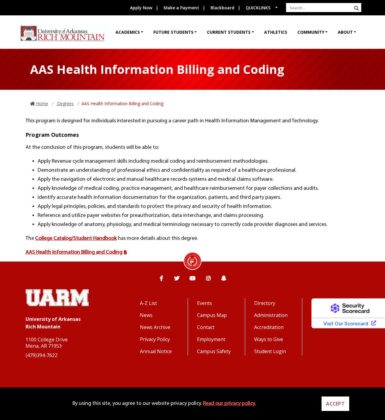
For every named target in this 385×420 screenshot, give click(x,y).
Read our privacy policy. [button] (229, 403)
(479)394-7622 (41, 355)
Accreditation (269, 327)
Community (310, 32)
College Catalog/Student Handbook (76, 238)
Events (204, 303)
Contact (205, 327)
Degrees (65, 103)
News (146, 315)
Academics (128, 32)
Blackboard (222, 8)
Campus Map (212, 315)
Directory (264, 303)
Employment (211, 339)
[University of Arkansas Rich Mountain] (62, 33)
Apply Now (141, 8)
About (345, 32)
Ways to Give (268, 339)
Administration (271, 315)
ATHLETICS (275, 32)
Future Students (173, 32)
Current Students (229, 32)
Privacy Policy (155, 339)
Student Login (270, 351)
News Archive (155, 327)
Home (41, 103)
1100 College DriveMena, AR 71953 (47, 342)
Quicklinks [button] (258, 8)
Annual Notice (156, 351)
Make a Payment (181, 8)
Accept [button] (335, 403)
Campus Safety (214, 351)
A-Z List (148, 303)
